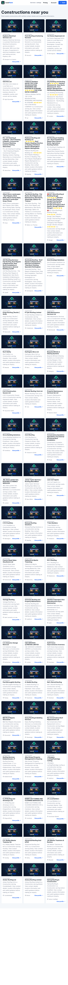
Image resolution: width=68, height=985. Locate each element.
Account (53, 2)
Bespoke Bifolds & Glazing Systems (53, 352)
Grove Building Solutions (11, 435)
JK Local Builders (53, 799)
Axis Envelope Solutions (55, 260)
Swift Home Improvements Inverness (56, 643)
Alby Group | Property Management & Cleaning (33, 758)
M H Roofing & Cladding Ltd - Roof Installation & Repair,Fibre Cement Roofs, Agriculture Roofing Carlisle (55, 141)
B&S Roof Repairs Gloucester (9, 718)
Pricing (45, 2)
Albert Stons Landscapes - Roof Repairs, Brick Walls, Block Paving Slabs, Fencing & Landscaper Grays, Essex (12, 197)
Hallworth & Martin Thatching (31, 561)
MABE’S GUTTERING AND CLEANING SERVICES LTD (34, 799)
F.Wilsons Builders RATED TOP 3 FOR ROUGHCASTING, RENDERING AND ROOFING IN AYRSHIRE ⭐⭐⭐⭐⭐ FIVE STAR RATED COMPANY (33, 87)
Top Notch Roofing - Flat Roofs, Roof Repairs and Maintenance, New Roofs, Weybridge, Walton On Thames (34, 197)
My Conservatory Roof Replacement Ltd (55, 718)
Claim (63, 2)
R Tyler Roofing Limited (33, 312)
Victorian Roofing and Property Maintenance (33, 600)
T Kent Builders (52, 523)
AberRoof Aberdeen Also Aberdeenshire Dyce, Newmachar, (56, 601)
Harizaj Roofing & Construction (53, 880)
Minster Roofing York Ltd (33, 391)
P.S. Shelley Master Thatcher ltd (9, 841)
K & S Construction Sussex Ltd (9, 392)
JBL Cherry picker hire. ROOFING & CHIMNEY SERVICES (11, 481)
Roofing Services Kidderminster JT (9, 758)
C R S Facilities (8, 523)
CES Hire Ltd (7, 81)
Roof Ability (7, 352)
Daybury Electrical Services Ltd (9, 37)
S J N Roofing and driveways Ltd (9, 799)
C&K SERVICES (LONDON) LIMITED (32, 643)
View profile (15, 61)
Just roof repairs (53, 480)
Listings (38, 2)
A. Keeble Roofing (31, 682)
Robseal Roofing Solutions (30, 524)
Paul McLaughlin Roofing (11, 682)
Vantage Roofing (9, 599)
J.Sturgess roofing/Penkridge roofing (53, 759)
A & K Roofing (29, 435)
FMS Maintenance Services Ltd (53, 313)
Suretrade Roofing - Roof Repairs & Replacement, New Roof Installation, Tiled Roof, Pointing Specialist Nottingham (33, 263)
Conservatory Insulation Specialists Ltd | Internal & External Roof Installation (55, 437)
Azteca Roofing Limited (33, 880)
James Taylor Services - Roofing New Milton (33, 480)
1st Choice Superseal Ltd (56, 36)
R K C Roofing (52, 560)
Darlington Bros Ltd (32, 352)
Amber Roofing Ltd (9, 880)
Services (33, 2)
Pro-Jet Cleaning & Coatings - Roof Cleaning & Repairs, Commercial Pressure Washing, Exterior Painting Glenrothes (11, 142)
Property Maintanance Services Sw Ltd (55, 392)
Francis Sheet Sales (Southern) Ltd (10, 561)
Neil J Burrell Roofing (54, 682)
